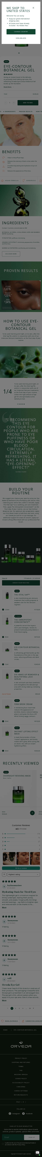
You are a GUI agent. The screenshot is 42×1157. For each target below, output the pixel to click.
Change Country (21, 32)
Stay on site (21, 38)
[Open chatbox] (37, 1153)
